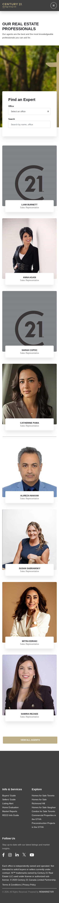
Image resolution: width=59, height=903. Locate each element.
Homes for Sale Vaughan (44, 807)
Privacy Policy (29, 884)
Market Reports (9, 811)
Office (11, 106)
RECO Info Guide (10, 815)
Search (11, 119)
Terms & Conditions (11, 884)
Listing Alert (7, 803)
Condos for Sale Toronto (43, 811)
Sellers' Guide (9, 799)
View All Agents (30, 740)
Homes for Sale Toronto (43, 795)
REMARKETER (46, 892)
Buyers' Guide (9, 795)
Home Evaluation (10, 807)
